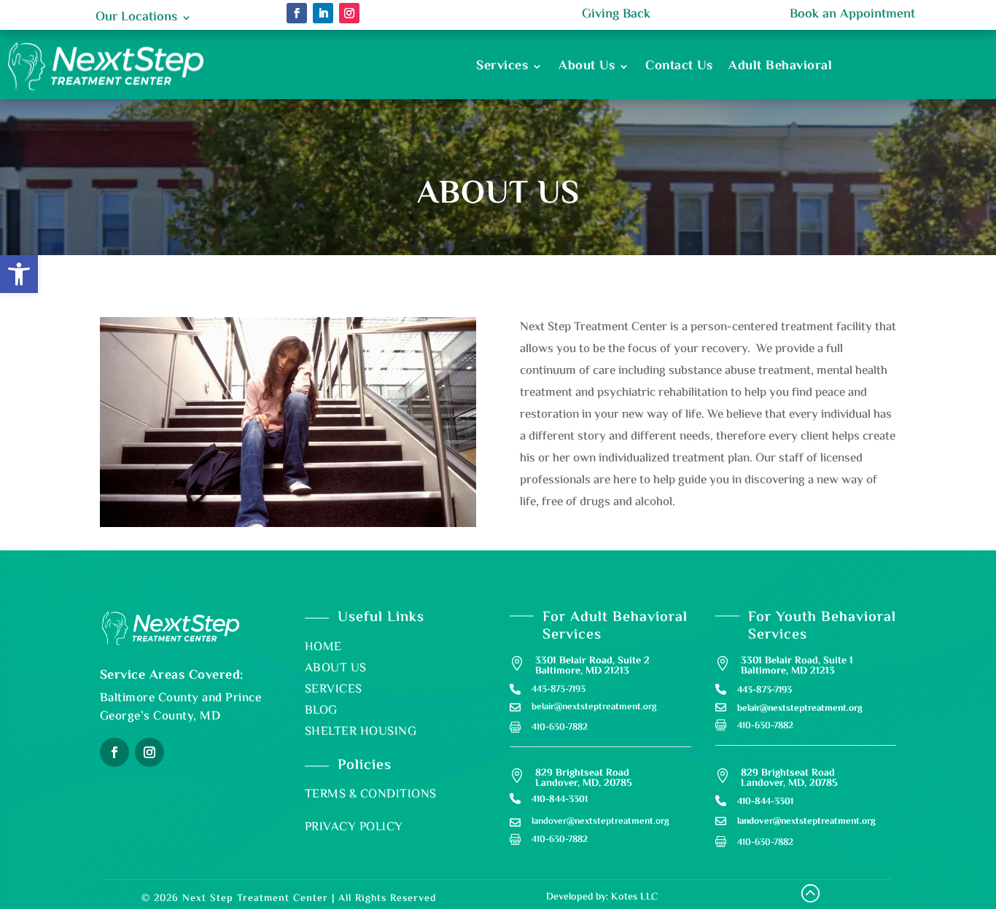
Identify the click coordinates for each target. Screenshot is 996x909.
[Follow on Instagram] (349, 13)
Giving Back (616, 14)
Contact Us (678, 66)
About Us (587, 66)
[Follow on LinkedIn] (323, 13)
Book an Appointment (852, 14)
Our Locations (136, 20)
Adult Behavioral (780, 66)
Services (502, 66)
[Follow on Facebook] (297, 13)
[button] (19, 274)
